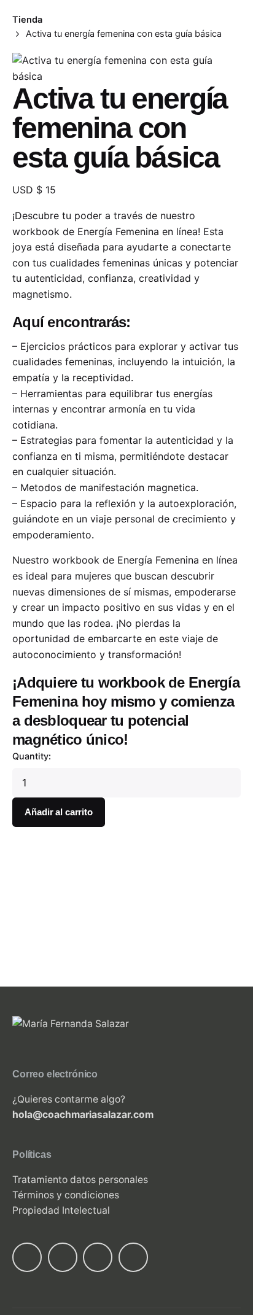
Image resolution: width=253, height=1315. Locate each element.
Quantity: (31, 756)
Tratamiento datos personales (80, 1179)
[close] (169, 86)
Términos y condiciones (65, 1195)
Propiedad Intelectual (61, 1210)
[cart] (214, 23)
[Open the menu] (29, 79)
